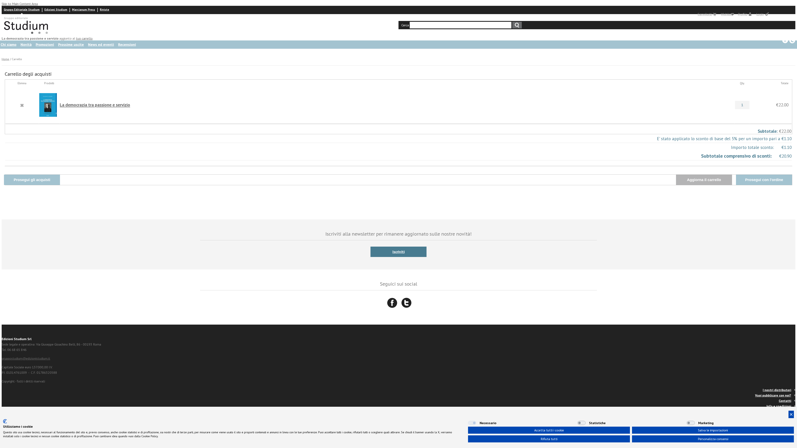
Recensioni (127, 44)
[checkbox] (472, 423)
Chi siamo (8, 44)
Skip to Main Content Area (20, 4)
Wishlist (726, 14)
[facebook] (785, 40)
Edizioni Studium (55, 9)
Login (760, 14)
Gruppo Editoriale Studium (22, 9)
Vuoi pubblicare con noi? (773, 395)
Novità (26, 44)
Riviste (104, 9)
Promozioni (45, 44)
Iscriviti (398, 251)
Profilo (742, 14)
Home (5, 59)
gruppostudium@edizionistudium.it (26, 358)
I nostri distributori (777, 390)
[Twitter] (792, 40)
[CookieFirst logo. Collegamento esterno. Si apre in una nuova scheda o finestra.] (5, 421)
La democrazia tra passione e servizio (95, 105)
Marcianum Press (83, 9)
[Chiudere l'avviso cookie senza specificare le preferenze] (791, 414)
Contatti (785, 401)
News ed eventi (101, 44)
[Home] (28, 34)
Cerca (405, 25)
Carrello (705, 14)
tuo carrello (84, 38)
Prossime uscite (71, 44)
